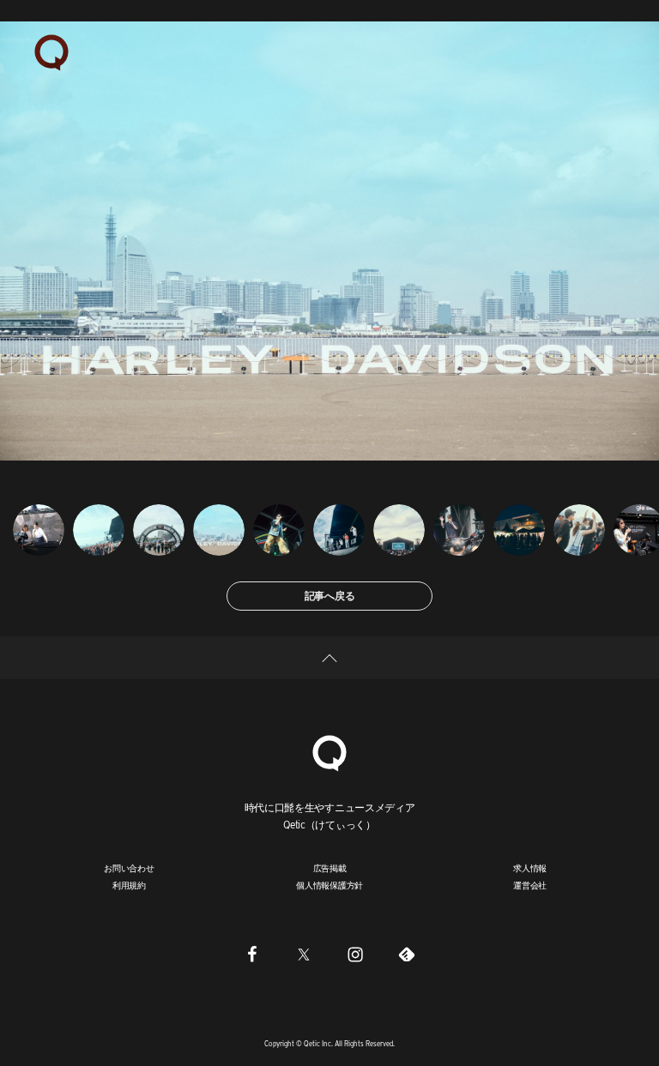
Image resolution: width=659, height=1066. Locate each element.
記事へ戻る (330, 595)
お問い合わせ (129, 868)
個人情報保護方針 (329, 885)
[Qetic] (51, 51)
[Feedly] (406, 954)
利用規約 (129, 885)
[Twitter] (304, 954)
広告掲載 (330, 868)
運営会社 (530, 885)
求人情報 (530, 868)
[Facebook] (252, 954)
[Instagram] (355, 954)
